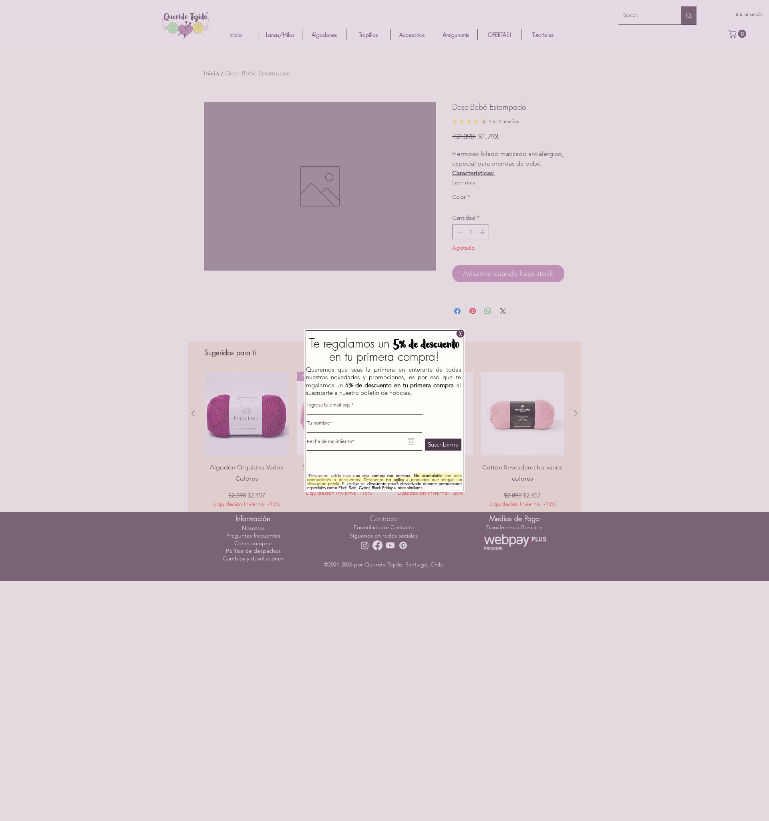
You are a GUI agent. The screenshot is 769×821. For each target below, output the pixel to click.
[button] (460, 334)
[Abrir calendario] (411, 441)
